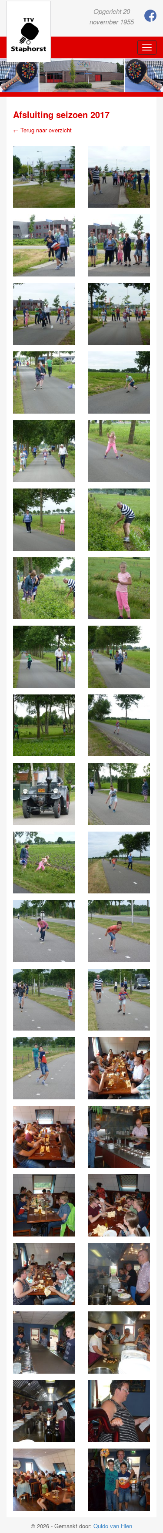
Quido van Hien (112, 1526)
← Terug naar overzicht (42, 130)
